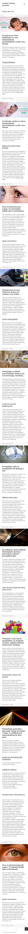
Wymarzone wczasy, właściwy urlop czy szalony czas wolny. (11, 292)
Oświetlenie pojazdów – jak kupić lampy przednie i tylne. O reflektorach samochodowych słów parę (13, 733)
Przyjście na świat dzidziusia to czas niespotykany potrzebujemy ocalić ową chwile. (13, 39)
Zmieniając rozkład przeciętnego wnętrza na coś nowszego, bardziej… (13, 373)
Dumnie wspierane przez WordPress (9, 932)
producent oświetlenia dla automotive (12, 758)
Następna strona (26, 929)
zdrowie (11, 267)
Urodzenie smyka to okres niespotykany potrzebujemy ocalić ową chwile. (14, 124)
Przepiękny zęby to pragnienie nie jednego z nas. (13, 468)
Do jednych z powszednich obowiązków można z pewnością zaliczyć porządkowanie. (14, 552)
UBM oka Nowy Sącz (9, 497)
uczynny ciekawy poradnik (8, 4)
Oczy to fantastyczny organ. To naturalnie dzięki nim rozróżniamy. (13, 209)
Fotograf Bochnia (8, 62)
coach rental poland (9, 319)
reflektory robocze (9, 770)
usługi (11, 98)
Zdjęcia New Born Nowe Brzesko (11, 147)
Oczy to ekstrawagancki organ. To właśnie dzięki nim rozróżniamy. (13, 867)
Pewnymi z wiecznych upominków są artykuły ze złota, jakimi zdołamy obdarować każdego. (13, 641)
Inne (11, 842)
